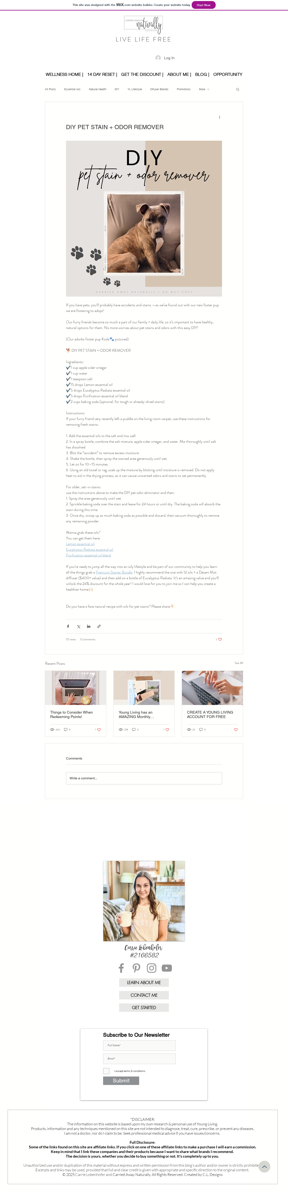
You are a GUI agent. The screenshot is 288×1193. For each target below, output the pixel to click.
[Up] (264, 1167)
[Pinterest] (136, 968)
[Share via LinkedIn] (89, 626)
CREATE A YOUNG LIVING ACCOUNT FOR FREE (210, 714)
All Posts (50, 89)
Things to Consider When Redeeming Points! (71, 714)
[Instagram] (151, 968)
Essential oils (72, 89)
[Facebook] (121, 968)
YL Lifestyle (135, 89)
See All (239, 663)
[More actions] (219, 117)
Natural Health (97, 89)
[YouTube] (166, 968)
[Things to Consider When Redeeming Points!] (75, 688)
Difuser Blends (159, 89)
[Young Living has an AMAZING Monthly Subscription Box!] (144, 688)
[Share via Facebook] (68, 626)
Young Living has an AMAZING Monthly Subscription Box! (135, 714)
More (202, 89)
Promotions (184, 89)
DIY (117, 89)
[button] (238, 89)
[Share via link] (99, 626)
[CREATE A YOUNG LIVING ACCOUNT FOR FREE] (212, 688)
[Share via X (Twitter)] (78, 626)
